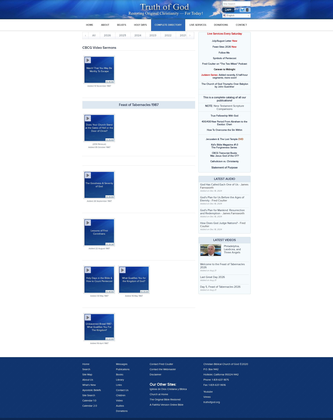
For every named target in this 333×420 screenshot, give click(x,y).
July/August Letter (222, 40)
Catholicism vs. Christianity (224, 161)
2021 (183, 35)
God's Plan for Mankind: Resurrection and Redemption (222, 212)
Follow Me (224, 52)
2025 (122, 35)
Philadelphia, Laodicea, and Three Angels (232, 249)
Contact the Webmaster (163, 369)
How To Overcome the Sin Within (224, 129)
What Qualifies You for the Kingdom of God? (134, 280)
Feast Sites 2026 (222, 46)
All (94, 35)
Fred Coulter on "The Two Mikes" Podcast (224, 63)
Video (119, 400)
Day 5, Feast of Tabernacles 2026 (220, 287)
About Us (87, 379)
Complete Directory (168, 24)
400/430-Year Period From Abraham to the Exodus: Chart (224, 123)
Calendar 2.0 (89, 405)
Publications (123, 369)
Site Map (87, 374)
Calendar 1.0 (89, 400)
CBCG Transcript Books (224, 153)
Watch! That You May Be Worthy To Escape (99, 70)
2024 (137, 35)
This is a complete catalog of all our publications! (224, 99)
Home (85, 364)
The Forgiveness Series (224, 147)
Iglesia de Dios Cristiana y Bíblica (168, 389)
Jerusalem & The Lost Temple (222, 139)
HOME (89, 24)
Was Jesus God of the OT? (224, 155)
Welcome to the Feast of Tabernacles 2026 (222, 266)
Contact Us (122, 390)
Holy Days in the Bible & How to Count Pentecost (99, 280)
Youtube (208, 391)
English (230, 15)
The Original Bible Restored (165, 399)
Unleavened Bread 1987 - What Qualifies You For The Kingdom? (99, 327)
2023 (153, 35)
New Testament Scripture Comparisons (229, 107)
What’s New (89, 384)
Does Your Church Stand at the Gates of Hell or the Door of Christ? (99, 127)
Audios (120, 405)
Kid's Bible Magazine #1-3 (224, 144)
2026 (107, 35)
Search (86, 369)
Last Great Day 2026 (212, 277)
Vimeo (207, 396)
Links (119, 384)
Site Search (88, 395)
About (105, 24)
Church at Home (159, 394)
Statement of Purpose (224, 167)
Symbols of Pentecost (224, 58)
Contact (241, 24)
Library (120, 379)
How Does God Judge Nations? (219, 223)
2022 (168, 35)
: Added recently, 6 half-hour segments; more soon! (224, 76)
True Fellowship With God (224, 115)
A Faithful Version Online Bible (166, 404)
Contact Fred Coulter (161, 364)
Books (119, 374)
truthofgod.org (211, 402)
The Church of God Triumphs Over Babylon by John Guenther (225, 85)
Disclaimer (155, 374)
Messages (121, 364)
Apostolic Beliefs (91, 390)
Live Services (198, 24)
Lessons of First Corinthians (99, 232)
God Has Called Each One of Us (219, 184)
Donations (221, 24)
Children (120, 395)
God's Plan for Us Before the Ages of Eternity (222, 199)
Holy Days (140, 24)
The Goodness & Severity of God (99, 185)
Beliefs (121, 24)
